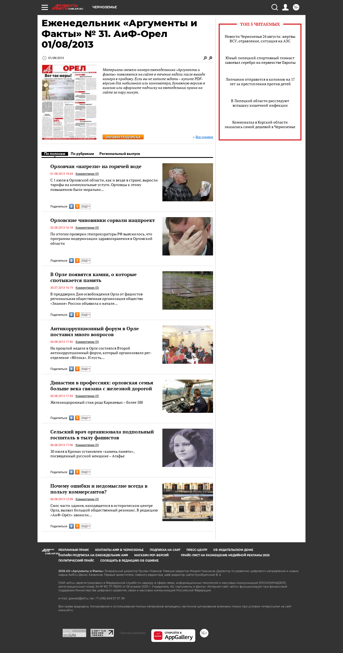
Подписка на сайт (165, 550)
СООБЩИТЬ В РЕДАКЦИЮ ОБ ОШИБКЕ (129, 560)
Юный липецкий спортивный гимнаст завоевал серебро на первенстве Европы (260, 60)
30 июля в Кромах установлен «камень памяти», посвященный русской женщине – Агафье (92, 453)
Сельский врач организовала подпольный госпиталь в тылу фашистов (102, 434)
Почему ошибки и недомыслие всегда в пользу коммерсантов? (98, 489)
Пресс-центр (197, 550)
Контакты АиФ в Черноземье (119, 550)
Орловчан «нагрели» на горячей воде (95, 166)
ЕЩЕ (85, 206)
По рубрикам (82, 153)
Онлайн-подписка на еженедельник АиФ (93, 555)
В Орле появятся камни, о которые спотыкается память (93, 277)
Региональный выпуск (119, 153)
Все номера (204, 137)
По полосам (54, 153)
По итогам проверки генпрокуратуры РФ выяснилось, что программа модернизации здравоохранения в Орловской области (101, 239)
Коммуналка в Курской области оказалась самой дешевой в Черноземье (260, 124)
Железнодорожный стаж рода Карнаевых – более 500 (96, 402)
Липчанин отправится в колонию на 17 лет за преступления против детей (260, 81)
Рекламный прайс (73, 550)
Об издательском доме (233, 550)
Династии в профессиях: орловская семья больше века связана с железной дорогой (101, 385)
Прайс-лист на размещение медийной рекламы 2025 (225, 555)
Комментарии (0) (87, 174)
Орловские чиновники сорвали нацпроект (102, 220)
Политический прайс (76, 560)
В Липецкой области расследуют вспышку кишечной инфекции (260, 102)
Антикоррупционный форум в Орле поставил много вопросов (94, 331)
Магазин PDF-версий (151, 555)
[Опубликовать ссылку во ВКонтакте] (71, 206)
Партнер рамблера (132, 633)
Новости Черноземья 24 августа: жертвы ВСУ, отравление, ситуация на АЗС (260, 38)
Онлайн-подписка (123, 137)
